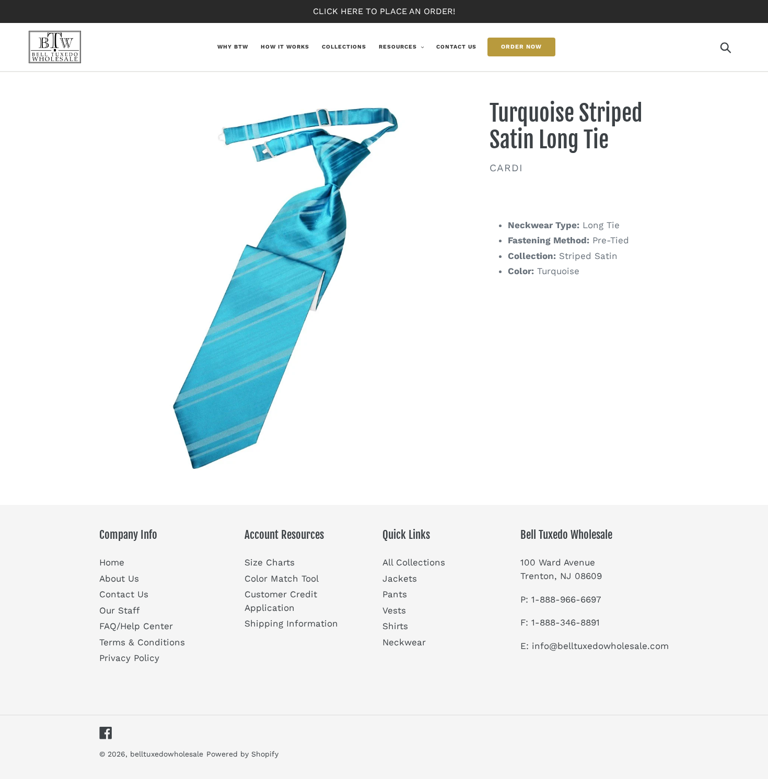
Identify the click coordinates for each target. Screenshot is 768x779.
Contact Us (123, 594)
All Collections (413, 562)
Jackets (399, 578)
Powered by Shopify (242, 754)
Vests (394, 610)
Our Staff (119, 610)
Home (111, 562)
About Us (119, 578)
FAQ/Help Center (136, 626)
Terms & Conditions (142, 642)
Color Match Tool (282, 578)
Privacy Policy (129, 658)
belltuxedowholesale (166, 754)
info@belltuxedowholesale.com (600, 646)
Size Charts (270, 562)
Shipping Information (291, 623)
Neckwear (404, 642)
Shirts (395, 626)
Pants (394, 594)
